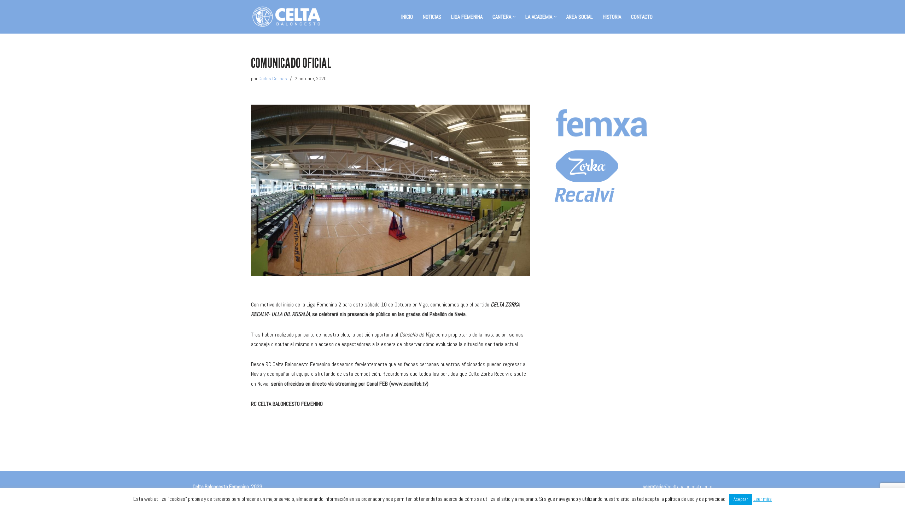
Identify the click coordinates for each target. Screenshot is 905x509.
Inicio (407, 17)
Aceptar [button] (741, 499)
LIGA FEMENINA (467, 17)
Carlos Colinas (272, 78)
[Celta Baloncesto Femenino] (286, 16)
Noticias (432, 17)
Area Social (579, 17)
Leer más (762, 499)
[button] (514, 17)
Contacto (642, 17)
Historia (612, 17)
